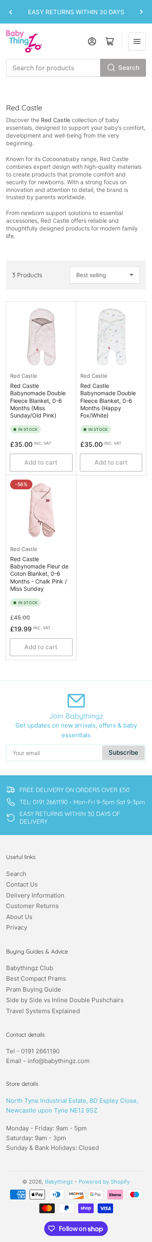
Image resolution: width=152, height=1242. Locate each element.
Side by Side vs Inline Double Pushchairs (65, 1000)
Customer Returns (32, 906)
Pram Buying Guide (33, 989)
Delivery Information (35, 895)
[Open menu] (137, 41)
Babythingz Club (29, 968)
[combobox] (76, 68)
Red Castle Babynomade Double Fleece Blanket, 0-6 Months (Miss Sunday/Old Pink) (38, 400)
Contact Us (22, 884)
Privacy (16, 927)
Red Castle (23, 375)
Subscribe (123, 752)
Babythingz (59, 1181)
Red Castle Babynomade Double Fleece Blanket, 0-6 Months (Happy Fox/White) (108, 400)
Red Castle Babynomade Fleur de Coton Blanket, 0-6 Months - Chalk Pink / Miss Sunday (39, 573)
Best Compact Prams (36, 978)
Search (128, 67)
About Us (19, 917)
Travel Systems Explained (43, 1011)
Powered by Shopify (104, 1181)
